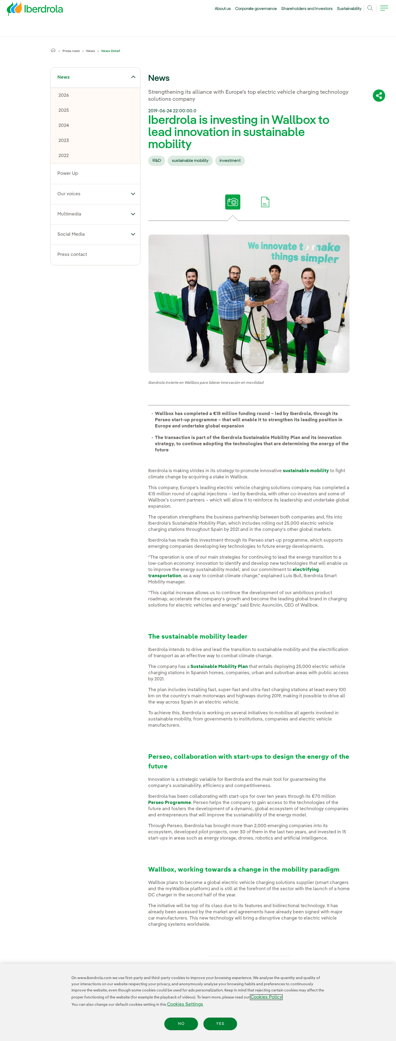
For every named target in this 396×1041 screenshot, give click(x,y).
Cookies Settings (185, 1004)
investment (230, 161)
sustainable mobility (190, 161)
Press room (71, 51)
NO (181, 1024)
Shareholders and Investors (307, 9)
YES (220, 1024)
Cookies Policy (266, 997)
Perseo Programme (169, 802)
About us (223, 9)
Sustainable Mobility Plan (219, 666)
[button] (133, 77)
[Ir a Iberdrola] (27, 10)
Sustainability (349, 9)
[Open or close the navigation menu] (384, 11)
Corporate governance (256, 9)
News (90, 51)
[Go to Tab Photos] (232, 202)
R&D (156, 161)
